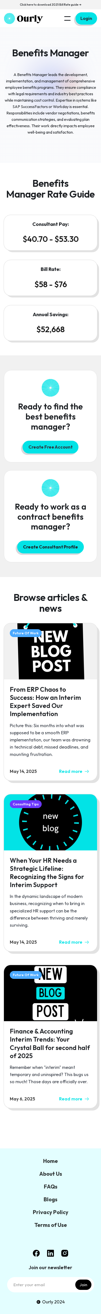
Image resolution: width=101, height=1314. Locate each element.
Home (50, 1161)
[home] (23, 18)
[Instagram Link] (64, 1253)
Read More (50, 1127)
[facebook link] (36, 1253)
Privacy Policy (50, 1212)
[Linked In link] (50, 1253)
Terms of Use (50, 1225)
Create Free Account (50, 447)
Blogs (50, 1199)
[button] (67, 18)
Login (86, 18)
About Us (50, 1173)
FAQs (50, 1186)
